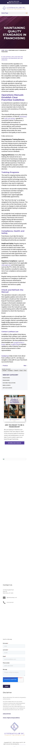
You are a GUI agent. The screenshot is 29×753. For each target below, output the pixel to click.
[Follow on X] (10, 607)
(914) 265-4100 (14, 1)
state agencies (6, 265)
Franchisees (6, 380)
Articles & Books (7, 387)
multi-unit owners (9, 118)
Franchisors (6, 377)
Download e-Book (14, 443)
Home (2, 50)
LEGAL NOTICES (7, 713)
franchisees (23, 116)
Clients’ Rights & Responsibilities (11, 717)
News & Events (6, 385)
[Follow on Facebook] (7, 607)
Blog (6, 50)
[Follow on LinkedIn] (4, 607)
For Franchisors (12, 58)
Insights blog (15, 344)
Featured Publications (9, 382)
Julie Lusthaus (7, 56)
